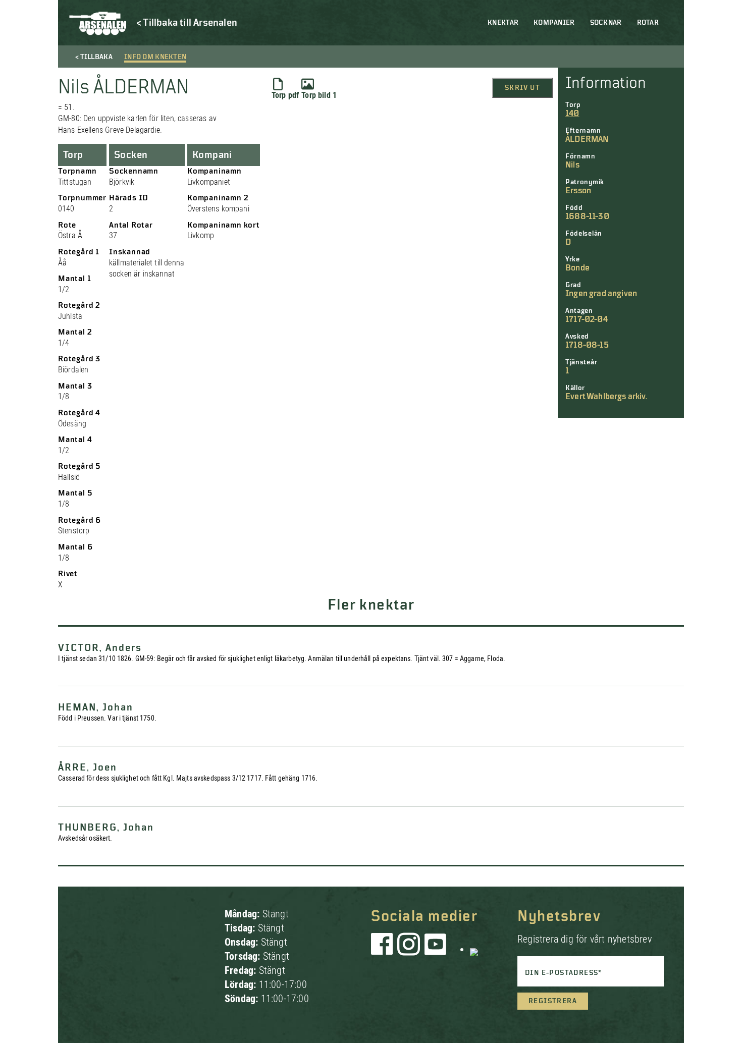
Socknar (606, 22)
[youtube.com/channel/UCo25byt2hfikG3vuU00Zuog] (435, 949)
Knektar (503, 22)
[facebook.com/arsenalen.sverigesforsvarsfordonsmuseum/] (383, 949)
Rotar (648, 22)
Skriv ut (522, 88)
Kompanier (554, 22)
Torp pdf (285, 95)
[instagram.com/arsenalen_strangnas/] (408, 949)
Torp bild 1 (319, 95)
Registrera (552, 1001)
